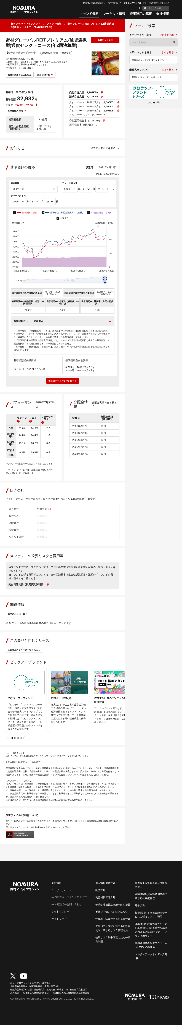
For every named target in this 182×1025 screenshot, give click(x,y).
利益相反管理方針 (105, 897)
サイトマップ (59, 918)
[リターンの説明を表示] (18, 421)
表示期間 (15, 183)
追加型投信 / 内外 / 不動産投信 (56, 53)
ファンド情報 (89, 13)
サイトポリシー (60, 911)
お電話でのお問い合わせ (68, 904)
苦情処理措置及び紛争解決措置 (112, 904)
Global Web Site (133, 3)
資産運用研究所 (157, 3)
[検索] (174, 42)
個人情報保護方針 (105, 882)
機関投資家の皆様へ (94, 3)
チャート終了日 (18, 196)
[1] (144, 8)
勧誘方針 (100, 890)
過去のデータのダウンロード (63, 381)
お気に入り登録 (105, 40)
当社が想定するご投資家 (19, 75)
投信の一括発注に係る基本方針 (112, 919)
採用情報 (113, 3)
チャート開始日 (69, 183)
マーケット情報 (114, 13)
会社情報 (162, 13)
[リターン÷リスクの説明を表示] (42, 422)
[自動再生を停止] (24, 738)
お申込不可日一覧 (16, 614)
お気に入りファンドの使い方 (70, 897)
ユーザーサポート (61, 890)
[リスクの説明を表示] (30, 421)
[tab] (6, 738)
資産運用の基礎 (141, 13)
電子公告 (140, 905)
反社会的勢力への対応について (112, 911)
